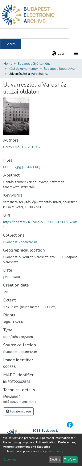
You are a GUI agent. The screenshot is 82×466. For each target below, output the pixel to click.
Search (11, 44)
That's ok (70, 460)
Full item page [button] (20, 411)
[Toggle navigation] (76, 53)
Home (7, 63)
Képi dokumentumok (23, 68)
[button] (53, 53)
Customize (10, 460)
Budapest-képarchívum (60, 68)
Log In (63, 53)
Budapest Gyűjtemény (33, 63)
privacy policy (54, 451)
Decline (55, 460)
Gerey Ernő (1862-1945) (22, 147)
